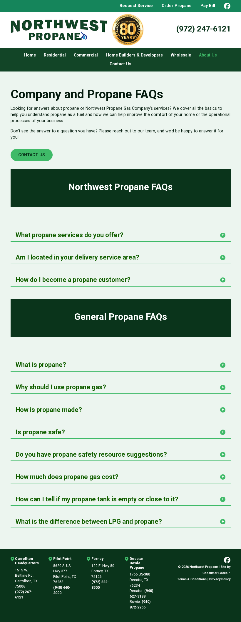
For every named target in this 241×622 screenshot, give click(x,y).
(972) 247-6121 (203, 28)
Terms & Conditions (192, 579)
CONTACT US (31, 154)
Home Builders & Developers (134, 55)
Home (30, 55)
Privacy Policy (219, 579)
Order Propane (177, 5)
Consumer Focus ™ (216, 573)
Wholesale (181, 55)
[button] (121, 234)
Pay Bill (207, 5)
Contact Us (120, 63)
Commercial (86, 55)
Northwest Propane (204, 567)
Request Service (136, 5)
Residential (55, 55)
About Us (208, 55)
